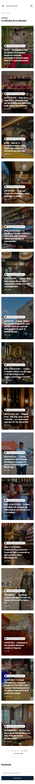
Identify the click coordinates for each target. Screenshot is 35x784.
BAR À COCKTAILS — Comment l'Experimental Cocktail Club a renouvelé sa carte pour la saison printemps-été (17, 552)
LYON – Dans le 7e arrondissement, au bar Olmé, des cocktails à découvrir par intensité (15, 146)
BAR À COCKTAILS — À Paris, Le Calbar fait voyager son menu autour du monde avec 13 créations (17, 508)
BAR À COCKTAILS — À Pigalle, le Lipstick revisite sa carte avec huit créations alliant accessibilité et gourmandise (17, 236)
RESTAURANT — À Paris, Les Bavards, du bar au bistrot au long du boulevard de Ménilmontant (17, 734)
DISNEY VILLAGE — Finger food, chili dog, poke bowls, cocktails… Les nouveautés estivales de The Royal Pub (16, 418)
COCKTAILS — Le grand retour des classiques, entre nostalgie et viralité (16, 193)
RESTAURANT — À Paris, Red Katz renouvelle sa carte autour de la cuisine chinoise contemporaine (17, 282)
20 (24, 751)
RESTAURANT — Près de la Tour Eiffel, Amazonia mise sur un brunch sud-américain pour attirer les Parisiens (17, 101)
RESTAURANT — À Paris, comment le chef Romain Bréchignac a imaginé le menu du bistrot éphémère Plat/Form (16, 462)
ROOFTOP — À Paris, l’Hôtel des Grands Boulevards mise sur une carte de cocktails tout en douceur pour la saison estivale (17, 326)
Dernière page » (18, 755)
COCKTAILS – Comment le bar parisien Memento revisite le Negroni (16, 645)
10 (22, 751)
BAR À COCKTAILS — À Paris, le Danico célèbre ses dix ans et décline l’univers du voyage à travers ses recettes (17, 372)
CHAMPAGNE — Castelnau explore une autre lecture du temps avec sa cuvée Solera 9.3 (17, 598)
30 (26, 751)
